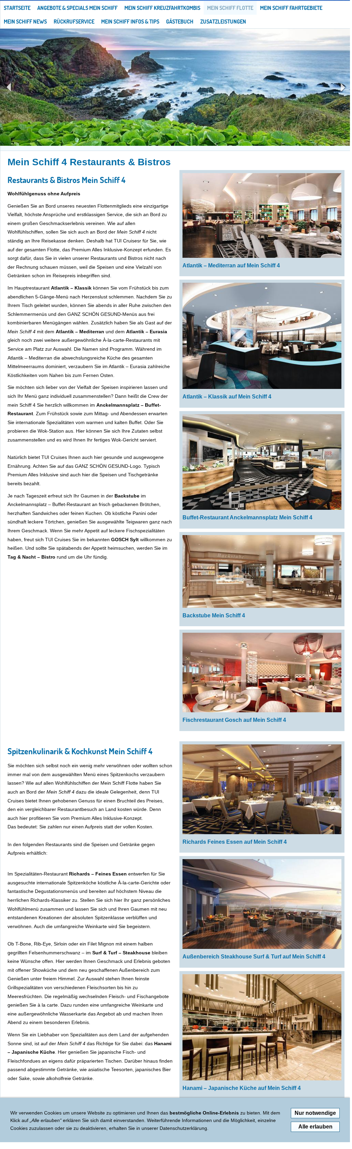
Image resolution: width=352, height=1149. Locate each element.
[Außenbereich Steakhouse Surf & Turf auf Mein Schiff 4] (261, 904)
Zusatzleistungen (223, 21)
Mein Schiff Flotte (230, 7)
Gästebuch (179, 21)
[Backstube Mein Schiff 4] (261, 571)
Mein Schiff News (25, 21)
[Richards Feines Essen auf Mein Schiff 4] (261, 789)
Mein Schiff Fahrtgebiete (291, 7)
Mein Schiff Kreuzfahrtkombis (162, 7)
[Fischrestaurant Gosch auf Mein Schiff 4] (261, 672)
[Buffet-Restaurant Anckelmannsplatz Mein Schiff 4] (261, 462)
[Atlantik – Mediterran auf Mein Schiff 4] (261, 215)
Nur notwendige (315, 1113)
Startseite (17, 7)
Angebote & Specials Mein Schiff (77, 7)
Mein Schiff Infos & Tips (130, 21)
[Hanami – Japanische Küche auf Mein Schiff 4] (261, 1027)
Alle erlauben (315, 1127)
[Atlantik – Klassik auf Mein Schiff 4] (261, 336)
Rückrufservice (74, 21)
